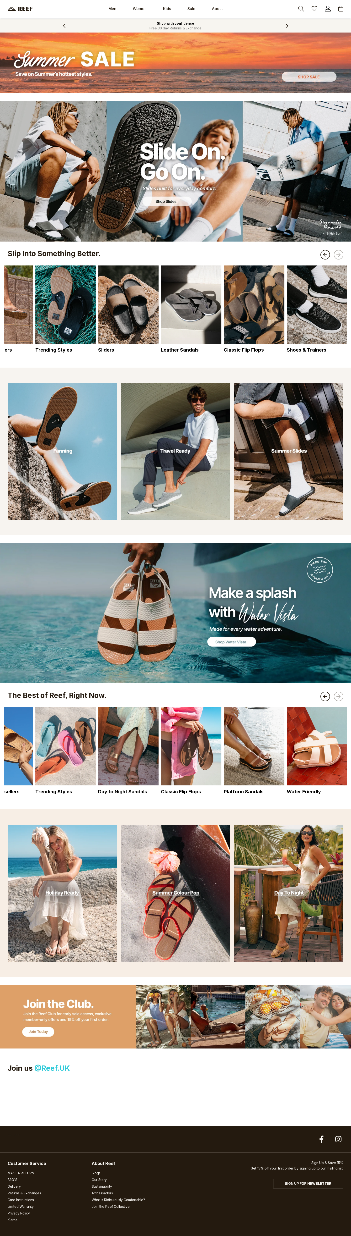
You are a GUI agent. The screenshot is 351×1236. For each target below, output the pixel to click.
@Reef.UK (52, 1068)
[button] (64, 26)
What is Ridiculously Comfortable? (118, 1200)
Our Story (99, 1180)
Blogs (96, 1173)
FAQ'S (12, 1180)
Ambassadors (102, 1193)
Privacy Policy (19, 1213)
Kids (167, 8)
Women (140, 8)
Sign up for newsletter (308, 1183)
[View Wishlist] (314, 9)
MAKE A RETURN (21, 1173)
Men (112, 8)
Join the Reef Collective (111, 1206)
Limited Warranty (21, 1206)
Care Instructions (21, 1200)
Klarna (12, 1220)
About (217, 8)
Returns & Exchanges (24, 1193)
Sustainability (102, 1186)
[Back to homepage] (20, 9)
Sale (191, 8)
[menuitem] (112, 9)
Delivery (14, 1186)
